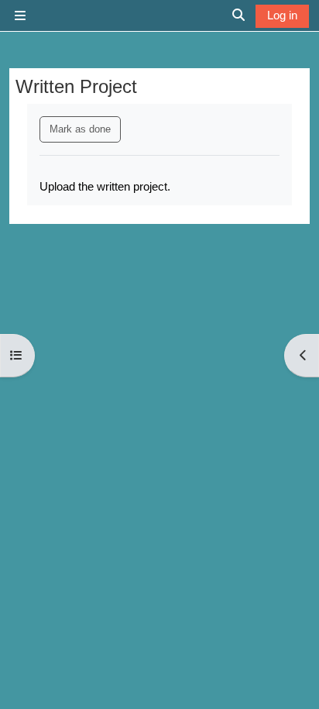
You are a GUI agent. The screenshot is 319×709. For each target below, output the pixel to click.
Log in (282, 15)
